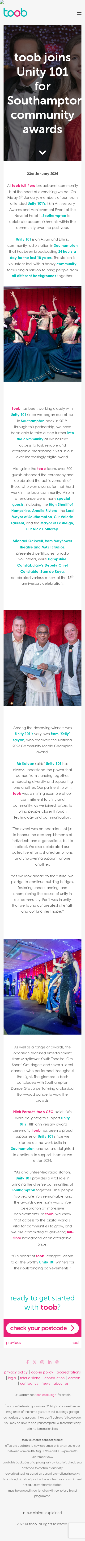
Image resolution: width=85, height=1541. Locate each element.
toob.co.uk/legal (46, 1395)
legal (12, 1378)
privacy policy (16, 1372)
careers (74, 1378)
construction (54, 1378)
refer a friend (30, 1378)
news (46, 1383)
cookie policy (42, 1372)
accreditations (69, 1372)
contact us (29, 1383)
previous (13, 1342)
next (75, 1342)
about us (61, 1383)
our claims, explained (44, 1513)
